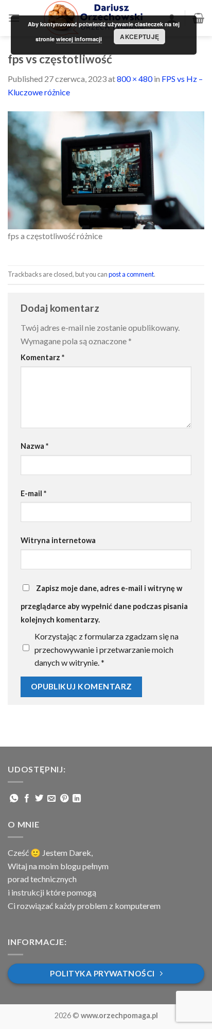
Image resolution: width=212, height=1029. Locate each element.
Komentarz (42, 357)
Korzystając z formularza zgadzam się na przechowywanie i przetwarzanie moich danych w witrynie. (106, 649)
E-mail (33, 493)
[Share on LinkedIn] (77, 798)
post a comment (131, 274)
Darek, (81, 852)
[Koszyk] (198, 18)
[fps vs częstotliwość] (106, 169)
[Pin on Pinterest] (64, 798)
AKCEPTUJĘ (139, 36)
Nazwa (34, 446)
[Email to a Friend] (51, 798)
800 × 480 (134, 78)
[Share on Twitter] (39, 798)
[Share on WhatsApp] (14, 798)
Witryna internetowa (58, 540)
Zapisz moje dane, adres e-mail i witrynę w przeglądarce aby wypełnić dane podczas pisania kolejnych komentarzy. (104, 604)
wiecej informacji (79, 39)
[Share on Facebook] (27, 798)
